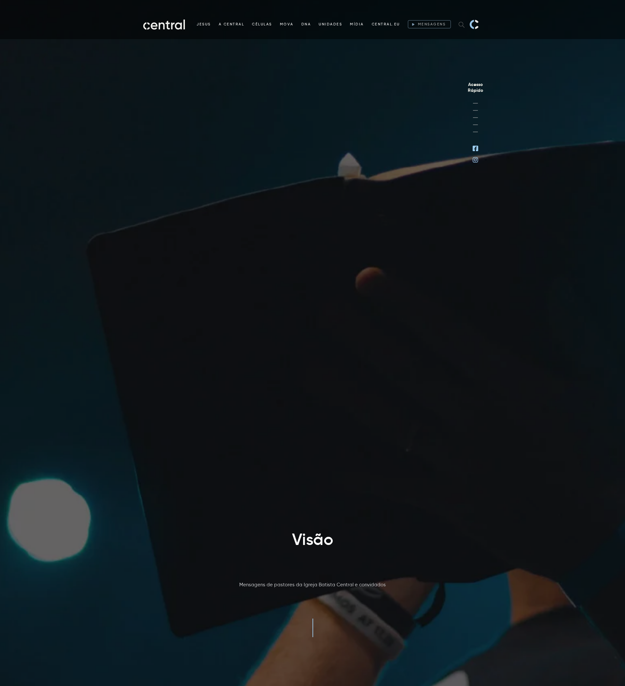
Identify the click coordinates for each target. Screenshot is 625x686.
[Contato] (475, 132)
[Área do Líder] (475, 103)
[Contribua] (475, 124)
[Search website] (461, 24)
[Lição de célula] (475, 110)
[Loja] (475, 117)
